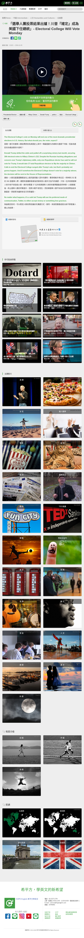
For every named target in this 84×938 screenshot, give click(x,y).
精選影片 (13, 9)
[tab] (21, 130)
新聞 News (6, 18)
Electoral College (71, 114)
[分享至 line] (15, 38)
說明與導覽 (69, 914)
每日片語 (47, 916)
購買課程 (67, 3)
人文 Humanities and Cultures (42, 18)
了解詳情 (42, 105)
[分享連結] (19, 38)
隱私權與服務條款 (71, 912)
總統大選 (22, 114)
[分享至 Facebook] (12, 38)
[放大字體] (74, 124)
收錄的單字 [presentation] (50, 219)
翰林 (46, 9)
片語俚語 (23, 9)
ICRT (40, 9)
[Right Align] (81, 3)
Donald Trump (44, 114)
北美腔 (60, 18)
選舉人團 (6, 119)
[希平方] (7, 3)
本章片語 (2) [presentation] (47, 130)
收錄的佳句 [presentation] (12, 219)
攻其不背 (47, 912)
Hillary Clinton (32, 114)
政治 (61, 114)
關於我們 (58, 916)
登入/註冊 (75, 3)
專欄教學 (32, 9)
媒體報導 (58, 918)
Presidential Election (10, 114)
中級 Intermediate (20, 18)
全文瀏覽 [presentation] (8, 130)
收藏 (6, 23)
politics (54, 114)
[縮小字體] (79, 124)
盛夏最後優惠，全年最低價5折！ (29, 85)
